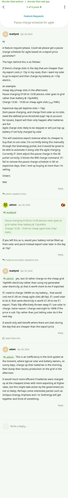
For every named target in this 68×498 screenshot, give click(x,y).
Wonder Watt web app (38, 1)
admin (10, 278)
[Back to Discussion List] (3, 7)
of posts (33, 7)
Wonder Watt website (12, 1)
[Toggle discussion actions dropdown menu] (64, 7)
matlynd (11, 212)
